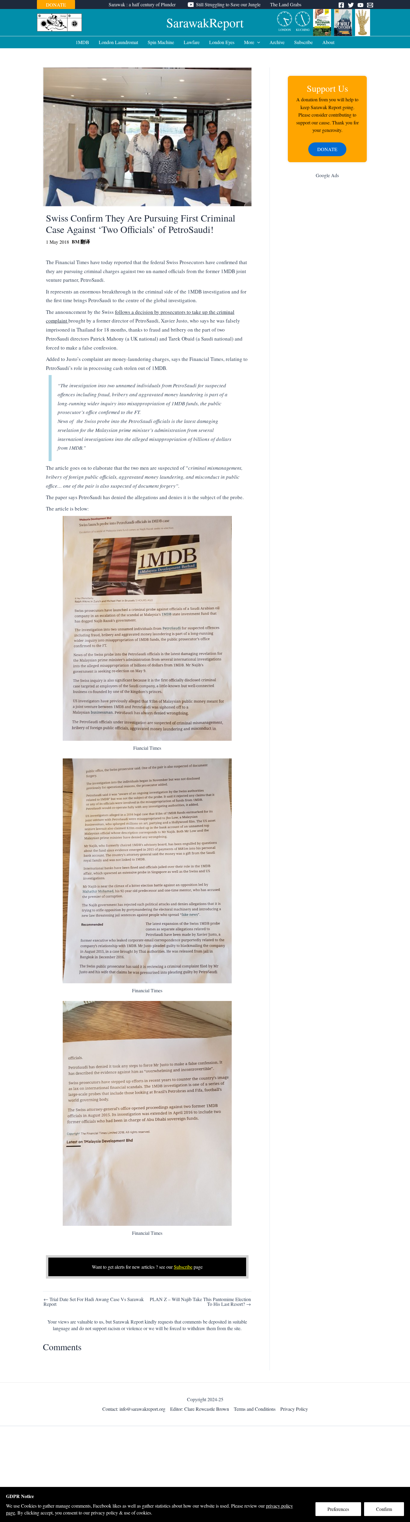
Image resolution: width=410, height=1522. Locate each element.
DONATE (56, 4)
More (249, 42)
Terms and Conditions (255, 1409)
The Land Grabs (285, 4)
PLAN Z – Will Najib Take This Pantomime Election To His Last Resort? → (200, 1301)
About (328, 42)
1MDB (82, 42)
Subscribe (303, 42)
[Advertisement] (327, 278)
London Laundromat (118, 42)
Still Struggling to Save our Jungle (228, 4)
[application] (257, 42)
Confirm (384, 1509)
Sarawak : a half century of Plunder (142, 4)
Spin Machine (161, 42)
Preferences (338, 1509)
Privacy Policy (294, 1409)
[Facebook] (341, 5)
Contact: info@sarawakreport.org (133, 1409)
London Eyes (221, 42)
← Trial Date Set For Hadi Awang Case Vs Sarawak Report (94, 1301)
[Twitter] (351, 5)
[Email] (370, 5)
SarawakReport (205, 22)
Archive (277, 42)
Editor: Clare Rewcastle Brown (199, 1409)
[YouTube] (360, 5)
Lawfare (192, 42)
